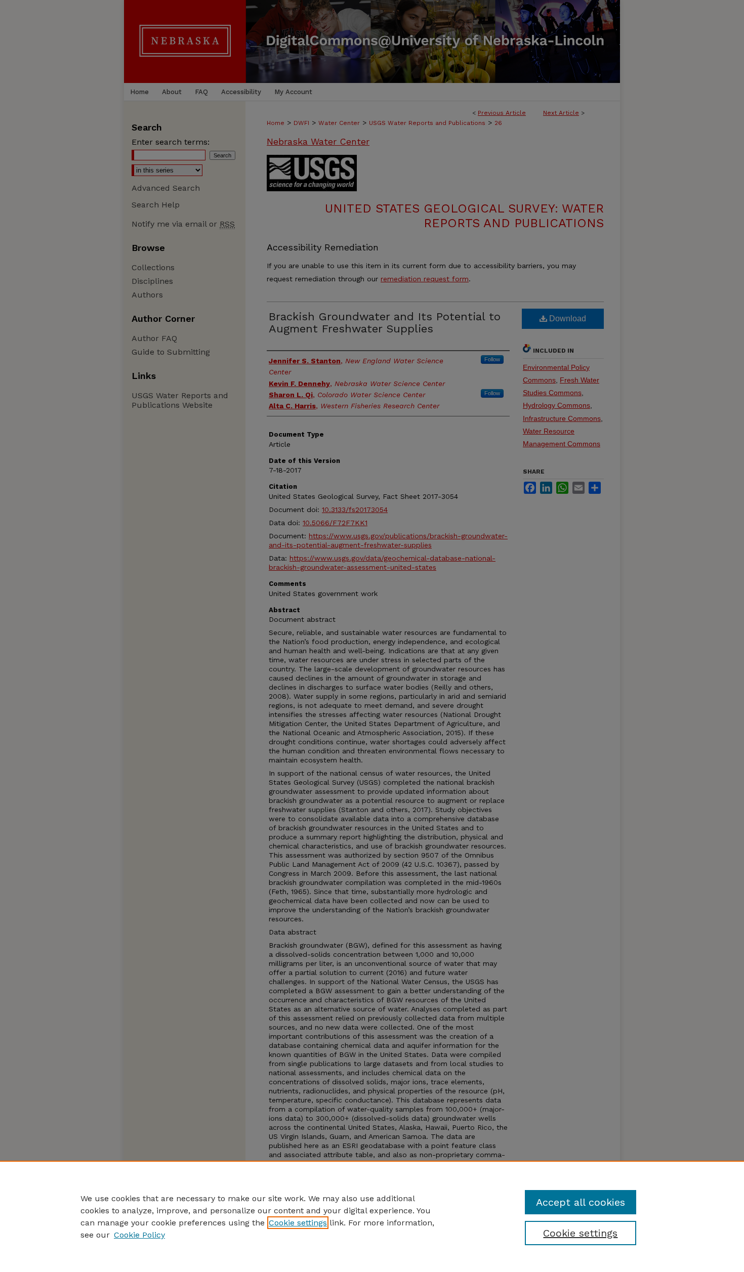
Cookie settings (298, 1222)
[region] (372, 1216)
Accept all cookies (580, 1202)
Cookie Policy (139, 1235)
